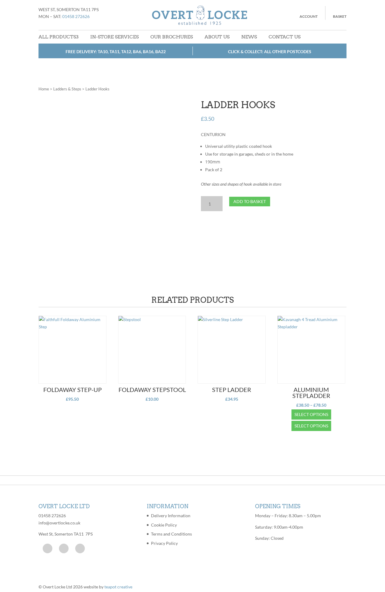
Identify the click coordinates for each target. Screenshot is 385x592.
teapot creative (118, 586)
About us (217, 37)
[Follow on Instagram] (80, 548)
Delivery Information (170, 515)
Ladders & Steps (67, 89)
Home (43, 89)
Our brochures (171, 37)
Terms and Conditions (171, 533)
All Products (57, 37)
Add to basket (249, 201)
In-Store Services (114, 37)
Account (309, 16)
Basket (339, 16)
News (249, 37)
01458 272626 (76, 16)
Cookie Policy (164, 524)
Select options (311, 414)
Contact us (284, 37)
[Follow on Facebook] (47, 548)
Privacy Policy (164, 543)
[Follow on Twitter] (64, 548)
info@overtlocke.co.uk (59, 522)
